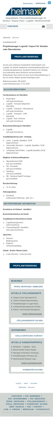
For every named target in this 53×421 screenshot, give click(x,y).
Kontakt (38, 407)
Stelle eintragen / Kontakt (29, 336)
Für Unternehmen (17, 399)
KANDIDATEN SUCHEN (37, 404)
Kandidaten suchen (33, 370)
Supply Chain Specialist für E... (25, 298)
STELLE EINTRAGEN (15, 404)
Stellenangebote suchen (30, 321)
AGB (29, 407)
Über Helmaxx (16, 407)
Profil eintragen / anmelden (28, 287)
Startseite (6, 38)
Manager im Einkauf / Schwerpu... (26, 353)
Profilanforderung (26, 57)
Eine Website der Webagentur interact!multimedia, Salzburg (26, 413)
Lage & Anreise (12, 409)
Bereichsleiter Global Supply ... (25, 350)
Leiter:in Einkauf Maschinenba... (26, 301)
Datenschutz (28, 3)
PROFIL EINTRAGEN (15, 401)
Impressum (28, 409)
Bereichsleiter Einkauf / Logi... (25, 359)
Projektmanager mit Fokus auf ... (26, 356)
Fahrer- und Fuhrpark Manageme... (27, 310)
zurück (18, 383)
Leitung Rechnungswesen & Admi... (27, 307)
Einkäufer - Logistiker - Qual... (25, 347)
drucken (34, 383)
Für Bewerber (32, 396)
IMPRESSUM (40, 3)
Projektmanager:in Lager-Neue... (26, 304)
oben (26, 383)
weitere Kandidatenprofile (31, 363)
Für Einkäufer (37, 399)
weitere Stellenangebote (32, 314)
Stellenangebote (36, 401)
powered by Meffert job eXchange (26, 415)
